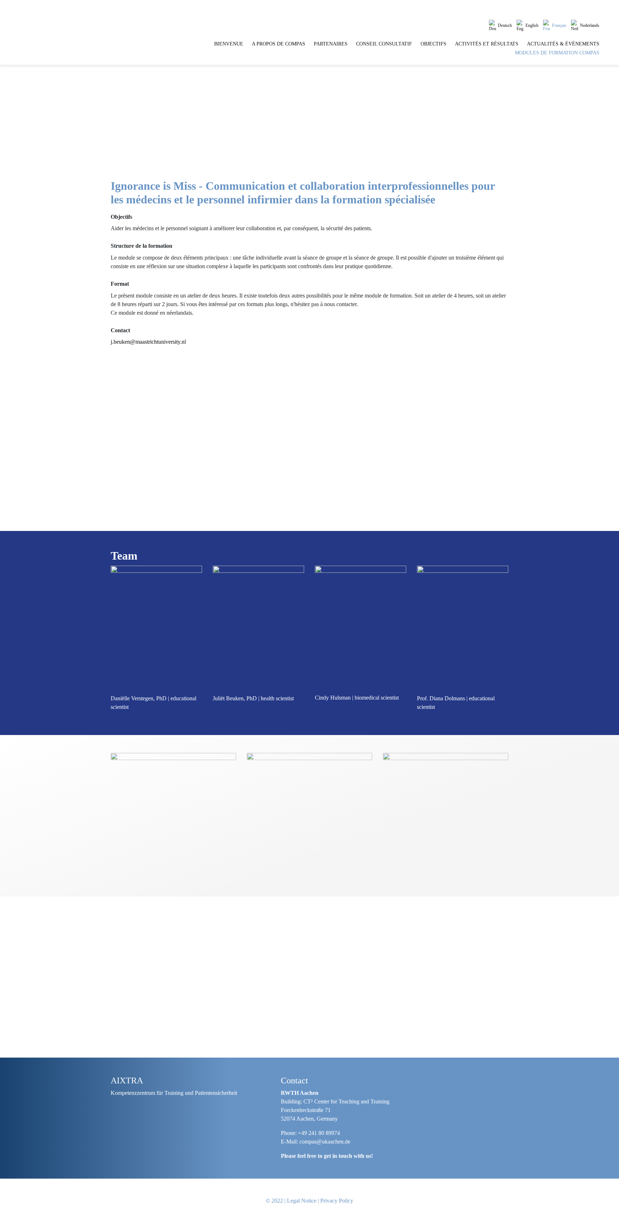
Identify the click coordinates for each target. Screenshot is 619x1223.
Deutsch (505, 25)
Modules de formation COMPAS (557, 52)
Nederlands (589, 25)
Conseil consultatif (384, 44)
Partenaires (330, 44)
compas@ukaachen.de (324, 1142)
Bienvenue (228, 44)
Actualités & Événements (563, 44)
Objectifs (433, 44)
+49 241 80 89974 (319, 1133)
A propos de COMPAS (278, 44)
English (532, 25)
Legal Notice (301, 1201)
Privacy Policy (336, 1201)
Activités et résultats (486, 44)
